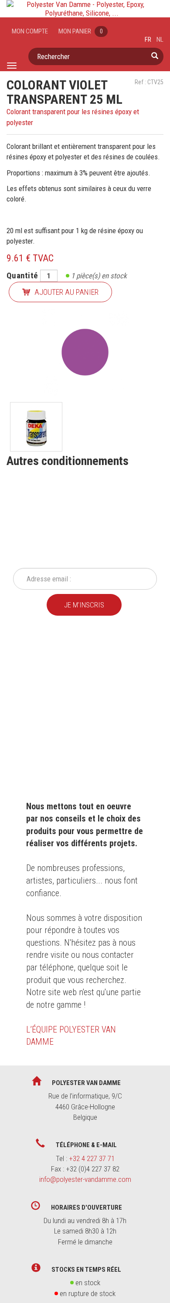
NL (159, 39)
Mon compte (30, 31)
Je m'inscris (84, 604)
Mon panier (80, 31)
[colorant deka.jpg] (36, 427)
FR (148, 39)
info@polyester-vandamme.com (85, 1179)
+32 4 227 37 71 (92, 1158)
